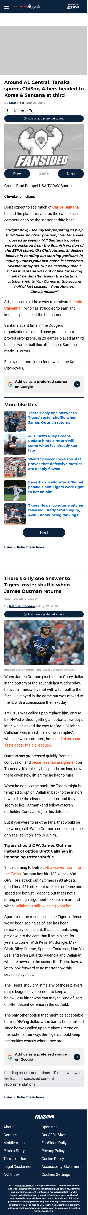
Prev (17, 173)
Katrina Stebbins (22, 606)
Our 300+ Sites (53, 1135)
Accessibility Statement (61, 1166)
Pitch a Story (14, 1150)
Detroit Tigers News (30, 547)
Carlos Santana (65, 207)
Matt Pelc (16, 103)
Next (71, 173)
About (8, 1127)
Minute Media (25, 1185)
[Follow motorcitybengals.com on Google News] (77, 384)
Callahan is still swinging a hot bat (43, 906)
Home (8, 547)
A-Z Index (11, 1174)
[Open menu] (6, 6)
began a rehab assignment (54, 762)
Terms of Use (14, 1158)
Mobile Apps (14, 1142)
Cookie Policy (52, 1158)
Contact (10, 1135)
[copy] (30, 111)
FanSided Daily (54, 1142)
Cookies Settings (55, 1174)
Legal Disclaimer (17, 1166)
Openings (49, 1127)
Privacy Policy (53, 1150)
